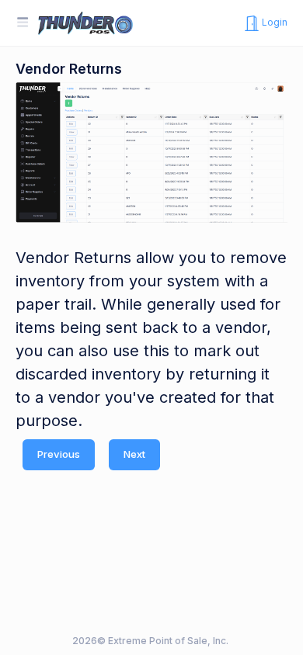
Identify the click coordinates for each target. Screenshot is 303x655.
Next (134, 454)
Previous (58, 454)
